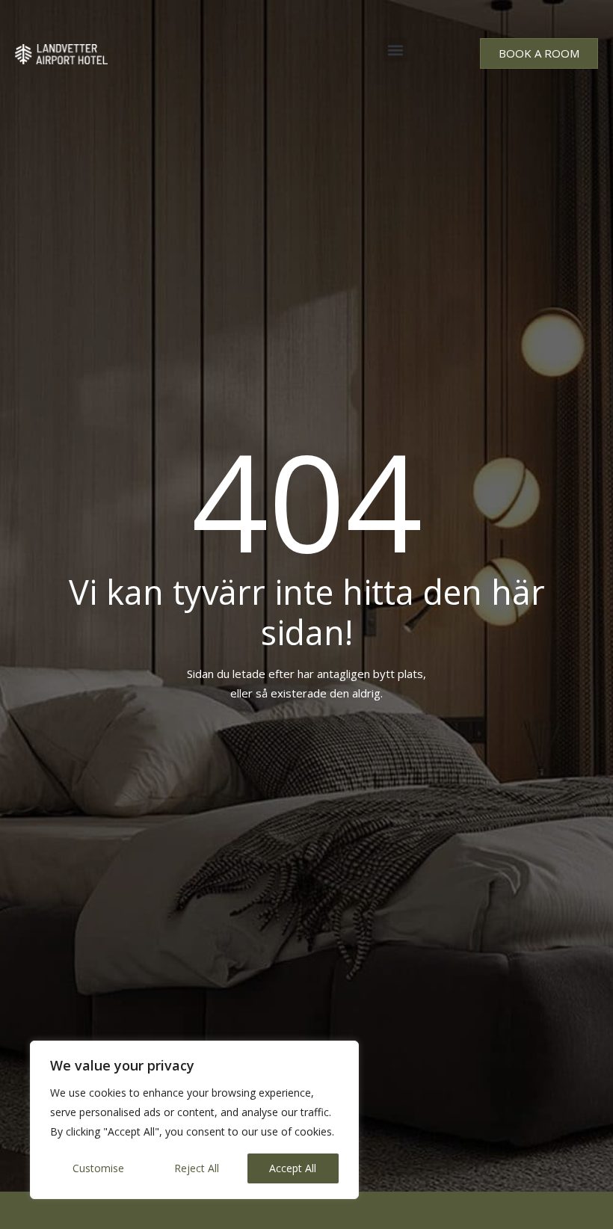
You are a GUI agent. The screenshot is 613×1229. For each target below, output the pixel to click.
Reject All (196, 1168)
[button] (395, 49)
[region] (194, 1120)
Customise (98, 1168)
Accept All (292, 1168)
